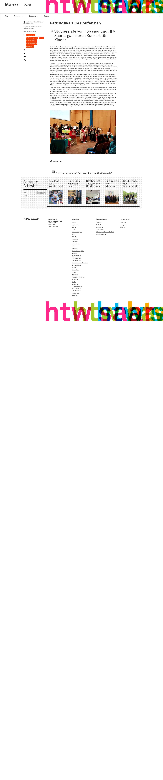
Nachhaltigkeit (76, 265)
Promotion (75, 274)
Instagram (123, 225)
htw (18, 4)
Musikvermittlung (31, 43)
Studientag (75, 284)
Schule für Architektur (78, 277)
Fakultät (17, 16)
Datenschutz (99, 229)
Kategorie (32, 16)
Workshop (75, 295)
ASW (73, 229)
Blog (6, 16)
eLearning (75, 239)
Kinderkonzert (30, 35)
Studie (74, 282)
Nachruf (74, 267)
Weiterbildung (76, 293)
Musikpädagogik (31, 40)
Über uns (98, 222)
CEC (73, 234)
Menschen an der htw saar (80, 263)
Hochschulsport (76, 255)
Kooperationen (76, 260)
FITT (73, 246)
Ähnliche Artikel (30, 183)
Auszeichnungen (77, 232)
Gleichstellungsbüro (78, 251)
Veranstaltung (76, 290)
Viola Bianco (29, 23)
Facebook (123, 222)
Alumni (74, 227)
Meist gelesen (34, 194)
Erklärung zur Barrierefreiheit (105, 232)
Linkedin (122, 227)
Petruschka (29, 46)
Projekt (74, 272)
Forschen (74, 248)
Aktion (74, 222)
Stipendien (75, 279)
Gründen (74, 253)
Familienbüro (76, 243)
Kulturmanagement (32, 38)
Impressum (99, 227)
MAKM (41, 38)
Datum (46, 16)
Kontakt (98, 225)
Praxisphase (75, 270)
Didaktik (74, 236)
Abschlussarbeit (77, 288)
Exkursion (75, 241)
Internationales (76, 258)
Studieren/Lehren (30, 31)
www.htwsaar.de (101, 234)
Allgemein (75, 225)
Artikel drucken (56, 161)
